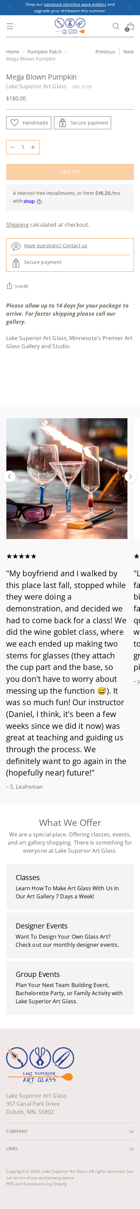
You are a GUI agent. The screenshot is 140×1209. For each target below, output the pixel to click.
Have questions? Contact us (55, 245)
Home (12, 51)
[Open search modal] (116, 26)
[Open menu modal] (10, 26)
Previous (105, 51)
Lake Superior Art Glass (36, 86)
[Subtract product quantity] (12, 147)
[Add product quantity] (33, 147)
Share (22, 286)
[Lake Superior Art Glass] (70, 26)
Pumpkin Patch (45, 51)
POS (10, 1184)
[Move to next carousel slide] (130, 476)
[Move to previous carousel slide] (9, 476)
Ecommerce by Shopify (45, 1184)
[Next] (129, 7)
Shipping (17, 224)
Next (128, 51)
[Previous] (10, 7)
